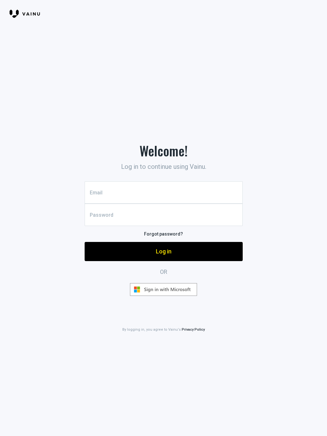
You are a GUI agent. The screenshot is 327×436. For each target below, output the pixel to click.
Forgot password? (163, 234)
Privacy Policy (193, 329)
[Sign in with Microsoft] (163, 289)
